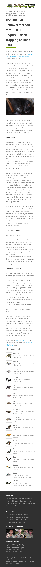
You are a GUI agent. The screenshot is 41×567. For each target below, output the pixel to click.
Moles (15, 401)
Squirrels (16, 361)
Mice (14, 393)
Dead (15, 473)
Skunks (15, 377)
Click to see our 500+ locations (17, 520)
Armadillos (16, 417)
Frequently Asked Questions (16, 522)
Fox (14, 433)
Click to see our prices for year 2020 (19, 517)
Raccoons (16, 353)
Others (15, 481)
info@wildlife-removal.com (17, 11)
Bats (14, 457)
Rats (14, 385)
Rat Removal (20, 340)
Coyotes (15, 441)
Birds (15, 449)
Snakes (15, 465)
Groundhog (17, 409)
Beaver (15, 425)
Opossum (16, 369)
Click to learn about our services (17, 515)
